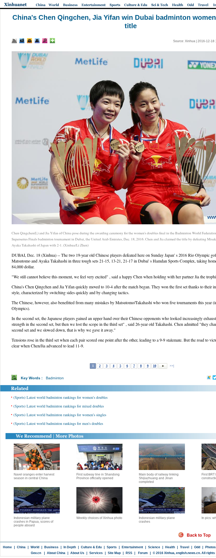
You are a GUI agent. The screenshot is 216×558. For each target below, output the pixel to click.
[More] (52, 40)
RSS (129, 553)
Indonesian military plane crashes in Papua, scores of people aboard (33, 521)
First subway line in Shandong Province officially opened (98, 476)
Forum (142, 553)
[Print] (29, 40)
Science (154, 547)
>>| (171, 366)
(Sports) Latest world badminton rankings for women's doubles (60, 397)
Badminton (55, 378)
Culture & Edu (91, 547)
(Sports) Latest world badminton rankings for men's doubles (58, 423)
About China (56, 553)
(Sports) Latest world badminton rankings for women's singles (59, 414)
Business (51, 547)
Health (170, 547)
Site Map (114, 553)
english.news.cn (188, 553)
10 (154, 366)
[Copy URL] (37, 40)
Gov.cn (36, 553)
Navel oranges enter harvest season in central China (34, 476)
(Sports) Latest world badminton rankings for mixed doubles (58, 406)
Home (7, 547)
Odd (197, 547)
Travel (184, 547)
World (35, 547)
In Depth (69, 547)
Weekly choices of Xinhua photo (99, 518)
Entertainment (132, 547)
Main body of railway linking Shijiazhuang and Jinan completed (159, 478)
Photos (210, 547)
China (21, 547)
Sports (112, 547)
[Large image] (44, 40)
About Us (77, 553)
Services (96, 553)
